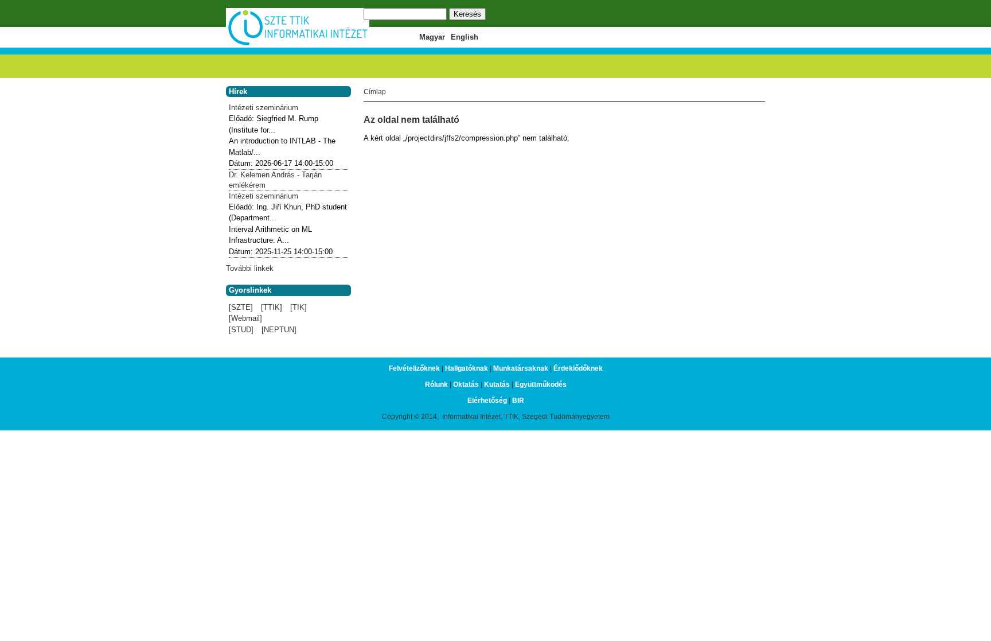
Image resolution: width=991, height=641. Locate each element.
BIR (518, 401)
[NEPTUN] (279, 329)
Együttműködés (541, 384)
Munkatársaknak (520, 368)
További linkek (250, 268)
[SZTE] (241, 307)
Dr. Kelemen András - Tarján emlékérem (275, 179)
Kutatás (497, 384)
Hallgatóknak (466, 368)
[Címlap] (297, 44)
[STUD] (241, 329)
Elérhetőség (487, 401)
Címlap (375, 92)
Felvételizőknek (414, 368)
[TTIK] (271, 307)
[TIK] (298, 307)
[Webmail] (245, 318)
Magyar (432, 37)
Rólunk (436, 384)
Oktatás (466, 384)
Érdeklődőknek (578, 368)
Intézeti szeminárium (263, 107)
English (464, 37)
